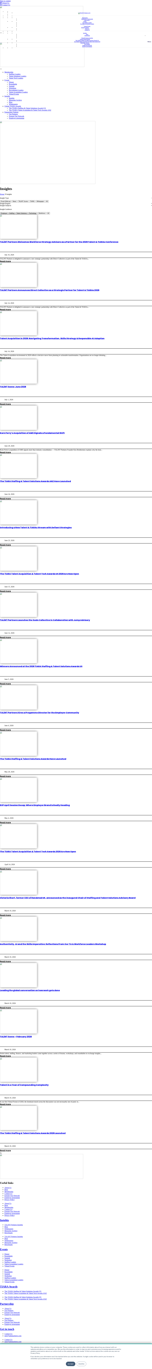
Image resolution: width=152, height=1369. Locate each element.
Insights (85, 33)
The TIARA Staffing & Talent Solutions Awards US (87, 40)
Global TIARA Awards (85, 39)
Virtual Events (87, 26)
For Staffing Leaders (87, 22)
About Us (87, 28)
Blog (87, 34)
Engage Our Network (87, 45)
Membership (85, 17)
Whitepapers (87, 35)
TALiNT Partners (85, 27)
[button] (149, 38)
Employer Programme (87, 46)
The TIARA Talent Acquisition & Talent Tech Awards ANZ (87, 41)
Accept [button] (70, 1364)
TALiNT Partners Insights (87, 38)
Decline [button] (81, 1364)
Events (84, 21)
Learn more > (87, 20)
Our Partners (87, 44)
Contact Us (87, 30)
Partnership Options (84, 42)
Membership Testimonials (87, 19)
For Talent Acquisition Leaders (87, 23)
